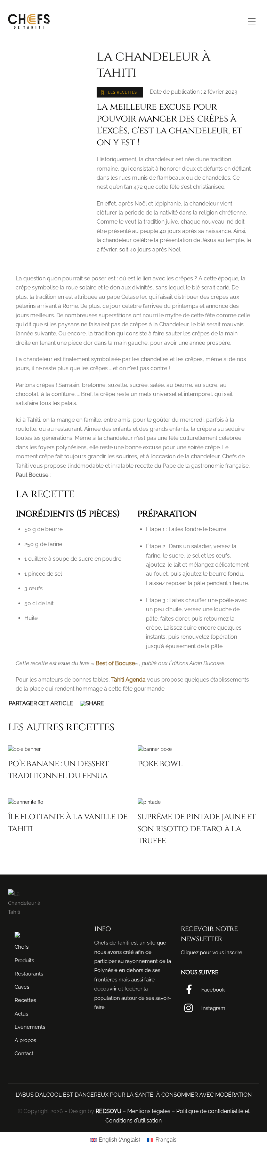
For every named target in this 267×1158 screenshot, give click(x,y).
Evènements (30, 1027)
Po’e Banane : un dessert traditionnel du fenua (58, 769)
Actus (21, 1014)
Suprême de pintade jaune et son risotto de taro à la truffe (197, 828)
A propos (25, 1040)
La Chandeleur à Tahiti (153, 64)
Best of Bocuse (115, 663)
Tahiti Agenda (128, 679)
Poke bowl (160, 763)
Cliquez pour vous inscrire (211, 952)
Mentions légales (148, 1111)
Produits (24, 960)
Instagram (212, 1008)
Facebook (212, 990)
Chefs (22, 947)
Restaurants (29, 974)
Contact (24, 1053)
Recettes (25, 1000)
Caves (22, 987)
